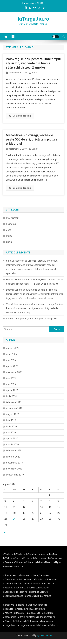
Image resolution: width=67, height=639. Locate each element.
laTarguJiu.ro (33, 19)
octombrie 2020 (14, 408)
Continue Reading (22, 116)
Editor (35, 72)
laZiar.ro (17, 558)
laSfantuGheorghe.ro (36, 605)
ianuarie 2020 (13, 456)
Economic (11, 224)
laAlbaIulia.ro (21, 609)
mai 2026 (11, 360)
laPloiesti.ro (51, 579)
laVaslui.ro (9, 609)
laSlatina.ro (19, 621)
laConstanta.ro (10, 579)
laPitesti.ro (21, 592)
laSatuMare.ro (47, 617)
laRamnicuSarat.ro (38, 592)
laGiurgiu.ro (22, 587)
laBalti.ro (18, 566)
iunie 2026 (11, 354)
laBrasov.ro (8, 605)
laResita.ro (33, 617)
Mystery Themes (44, 635)
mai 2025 (11, 384)
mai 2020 (11, 432)
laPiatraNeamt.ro (46, 562)
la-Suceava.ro (55, 558)
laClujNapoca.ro (41, 575)
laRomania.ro (9, 575)
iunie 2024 (11, 396)
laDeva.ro (49, 583)
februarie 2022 (13, 402)
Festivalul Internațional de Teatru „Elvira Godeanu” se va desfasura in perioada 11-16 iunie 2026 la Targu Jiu (34, 281)
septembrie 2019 (15, 474)
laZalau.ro (53, 625)
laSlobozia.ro (32, 621)
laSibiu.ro (7, 621)
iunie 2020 (11, 426)
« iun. (5, 532)
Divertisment (12, 218)
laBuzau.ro (24, 583)
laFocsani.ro (9, 587)
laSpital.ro (31, 554)
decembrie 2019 (14, 462)
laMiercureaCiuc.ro (39, 587)
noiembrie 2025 (14, 372)
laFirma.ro (27, 558)
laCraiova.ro (25, 579)
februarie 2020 (13, 450)
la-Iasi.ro (20, 605)
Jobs (8, 230)
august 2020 (12, 414)
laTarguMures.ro (26, 625)
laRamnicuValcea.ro (13, 596)
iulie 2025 (11, 378)
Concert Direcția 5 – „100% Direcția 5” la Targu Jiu (31, 318)
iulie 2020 (11, 420)
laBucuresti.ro (25, 575)
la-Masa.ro (54, 554)
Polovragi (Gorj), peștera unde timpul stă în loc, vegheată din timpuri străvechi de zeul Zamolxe (33, 63)
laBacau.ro (19, 613)
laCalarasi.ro (36, 583)
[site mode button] (55, 36)
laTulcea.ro (42, 625)
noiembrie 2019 (14, 468)
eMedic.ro (8, 554)
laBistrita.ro (48, 613)
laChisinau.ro (30, 562)
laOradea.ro (9, 592)
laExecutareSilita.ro (13, 562)
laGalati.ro (38, 579)
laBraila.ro (23, 617)
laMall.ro (7, 558)
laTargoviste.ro (46, 621)
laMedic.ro (19, 554)
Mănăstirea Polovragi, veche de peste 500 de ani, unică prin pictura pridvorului (31, 139)
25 (14, 518)
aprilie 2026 (12, 366)
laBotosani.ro (9, 617)
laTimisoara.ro (10, 583)
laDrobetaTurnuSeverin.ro (38, 596)
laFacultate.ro (40, 558)
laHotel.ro (43, 554)
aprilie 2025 (12, 390)
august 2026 (12, 348)
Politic (9, 236)
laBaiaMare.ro (33, 613)
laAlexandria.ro (37, 609)
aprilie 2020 (12, 438)
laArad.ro (7, 613)
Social (9, 242)
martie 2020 (12, 444)
